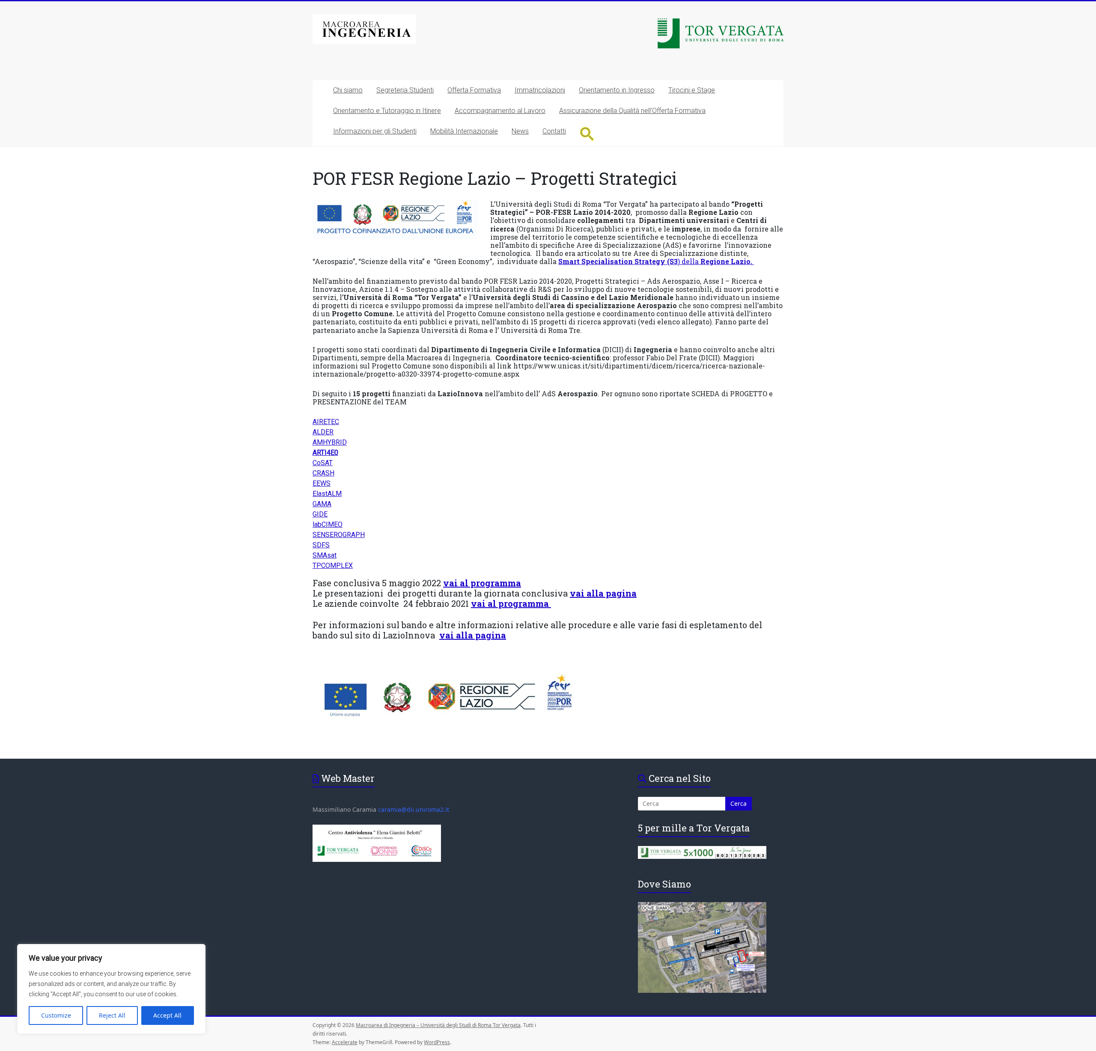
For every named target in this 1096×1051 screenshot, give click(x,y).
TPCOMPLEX (333, 565)
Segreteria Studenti (405, 90)
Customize (56, 1015)
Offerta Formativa (474, 90)
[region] (111, 989)
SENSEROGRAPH (339, 535)
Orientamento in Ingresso (617, 90)
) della (656, 261)
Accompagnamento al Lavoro (500, 111)
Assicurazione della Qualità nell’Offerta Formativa (632, 111)
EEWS (322, 483)
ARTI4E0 (325, 452)
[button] (587, 133)
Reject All (112, 1015)
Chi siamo (348, 90)
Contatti (554, 131)
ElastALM (327, 494)
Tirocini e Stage (691, 90)
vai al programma (482, 582)
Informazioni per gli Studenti (375, 131)
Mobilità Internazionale (464, 131)
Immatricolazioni (540, 90)
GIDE (320, 514)
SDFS (321, 545)
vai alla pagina (472, 635)
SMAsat (325, 555)
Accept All (167, 1015)
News (520, 131)
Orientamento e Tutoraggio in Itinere (387, 111)
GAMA (322, 504)
